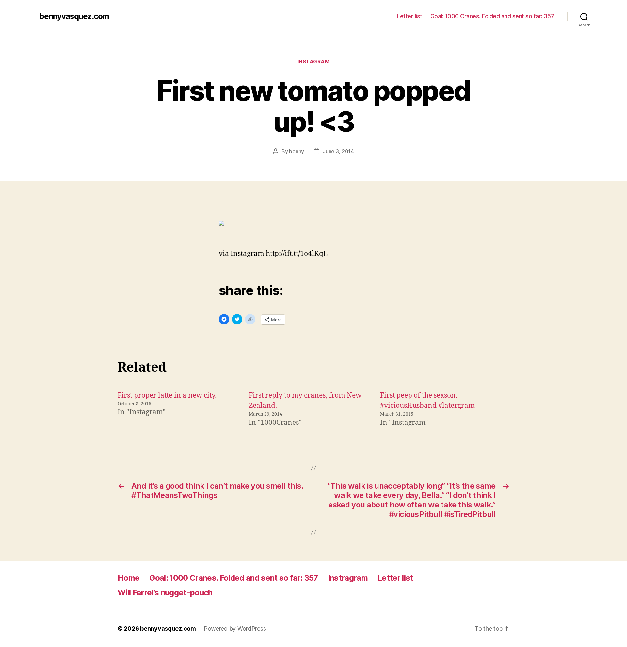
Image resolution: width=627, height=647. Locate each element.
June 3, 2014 (338, 151)
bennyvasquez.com (74, 16)
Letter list (409, 16)
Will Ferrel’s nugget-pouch (165, 592)
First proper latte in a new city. (167, 395)
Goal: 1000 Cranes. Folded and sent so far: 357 (492, 16)
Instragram (348, 578)
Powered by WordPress (235, 628)
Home (128, 578)
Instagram (313, 62)
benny (296, 151)
